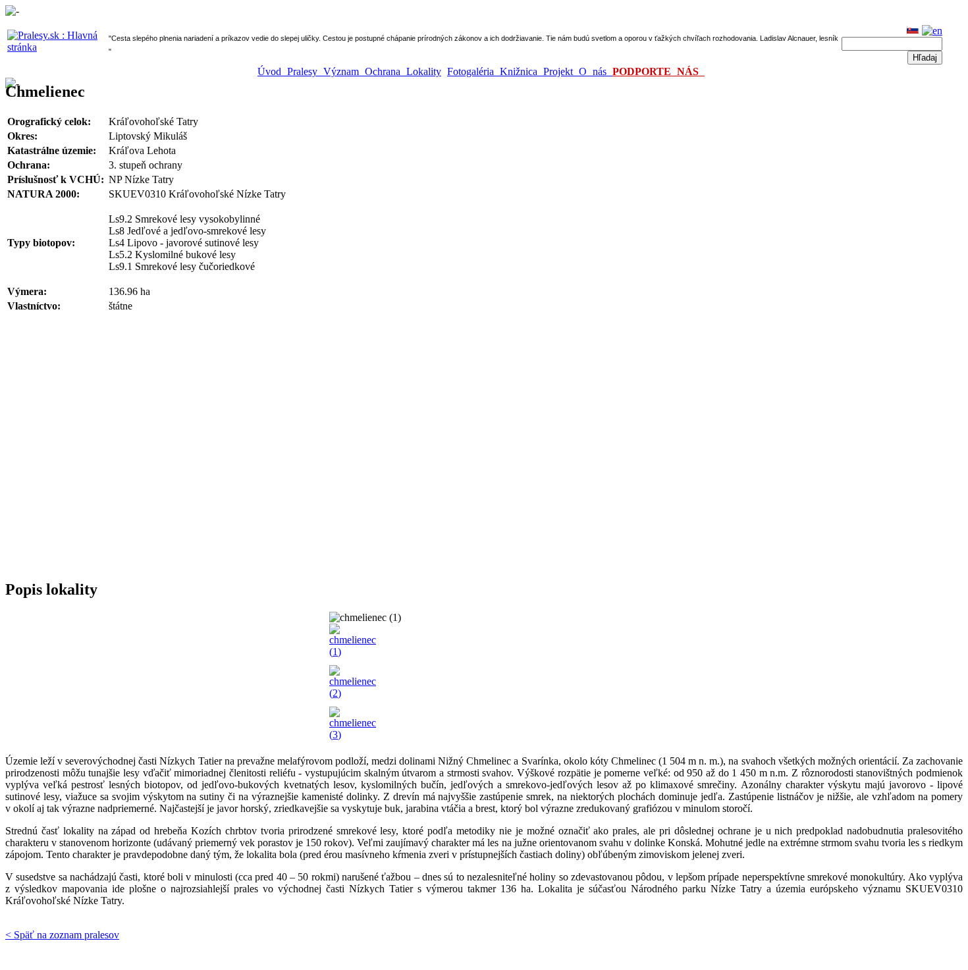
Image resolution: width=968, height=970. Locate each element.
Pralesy (305, 71)
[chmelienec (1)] (352, 651)
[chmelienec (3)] (352, 734)
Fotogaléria (473, 71)
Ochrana (385, 71)
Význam (344, 71)
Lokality (423, 71)
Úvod (272, 71)
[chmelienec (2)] (352, 693)
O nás (595, 71)
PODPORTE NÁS (658, 71)
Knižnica (521, 71)
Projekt (561, 71)
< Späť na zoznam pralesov (62, 934)
